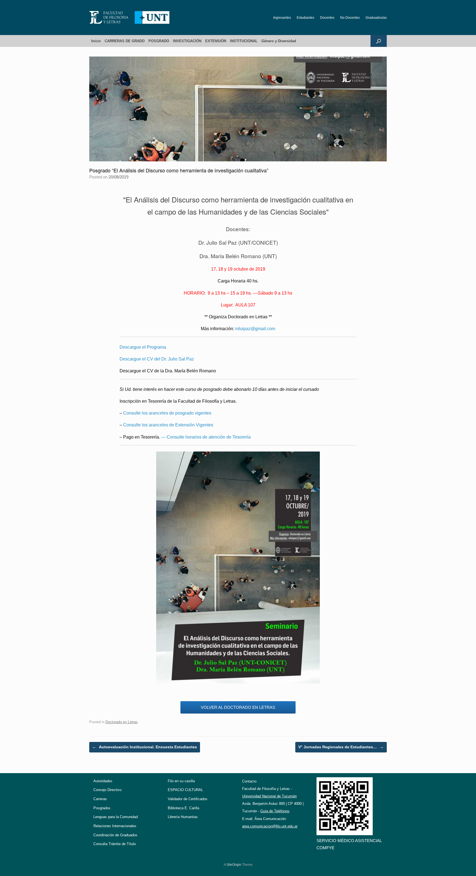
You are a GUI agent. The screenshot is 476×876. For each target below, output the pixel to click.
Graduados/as (376, 18)
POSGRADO (158, 41)
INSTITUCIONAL (244, 41)
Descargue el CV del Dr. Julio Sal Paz (157, 359)
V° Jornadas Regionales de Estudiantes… (341, 747)
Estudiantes (305, 18)
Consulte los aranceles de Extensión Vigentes (168, 425)
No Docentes (350, 18)
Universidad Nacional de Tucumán (269, 796)
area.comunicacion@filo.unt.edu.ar (270, 826)
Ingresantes (282, 18)
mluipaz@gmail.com (255, 328)
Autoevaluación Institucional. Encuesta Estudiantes (144, 747)
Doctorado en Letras (122, 722)
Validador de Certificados (187, 799)
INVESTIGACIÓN (187, 41)
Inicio (96, 41)
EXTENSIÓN (215, 41)
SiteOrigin (233, 864)
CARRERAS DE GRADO (125, 41)
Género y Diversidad (278, 41)
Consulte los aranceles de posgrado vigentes (167, 413)
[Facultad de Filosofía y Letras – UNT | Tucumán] (129, 17)
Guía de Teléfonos (275, 811)
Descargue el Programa (143, 347)
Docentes (327, 18)
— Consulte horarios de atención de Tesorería (206, 437)
